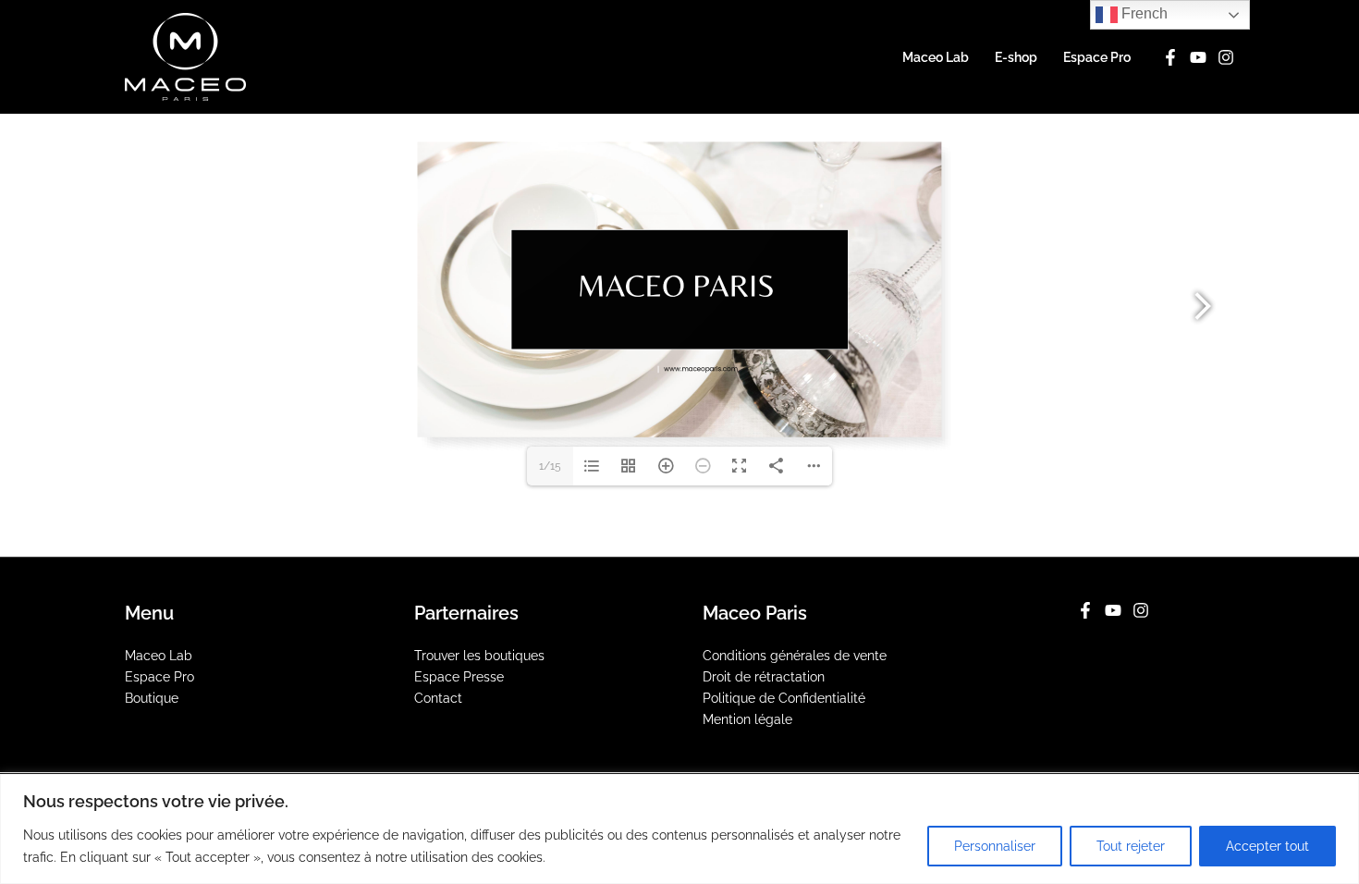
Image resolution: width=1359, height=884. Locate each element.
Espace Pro (1097, 57)
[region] (679, 829)
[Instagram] (1226, 57)
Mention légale (747, 719)
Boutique (151, 698)
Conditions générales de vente (795, 655)
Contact (438, 698)
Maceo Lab (935, 57)
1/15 (550, 466)
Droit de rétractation (764, 676)
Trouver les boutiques (479, 655)
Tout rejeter (1130, 846)
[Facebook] (1170, 57)
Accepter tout (1267, 846)
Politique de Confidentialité (784, 698)
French (1143, 13)
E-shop (1016, 57)
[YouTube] (1198, 57)
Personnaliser (994, 846)
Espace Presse (459, 676)
